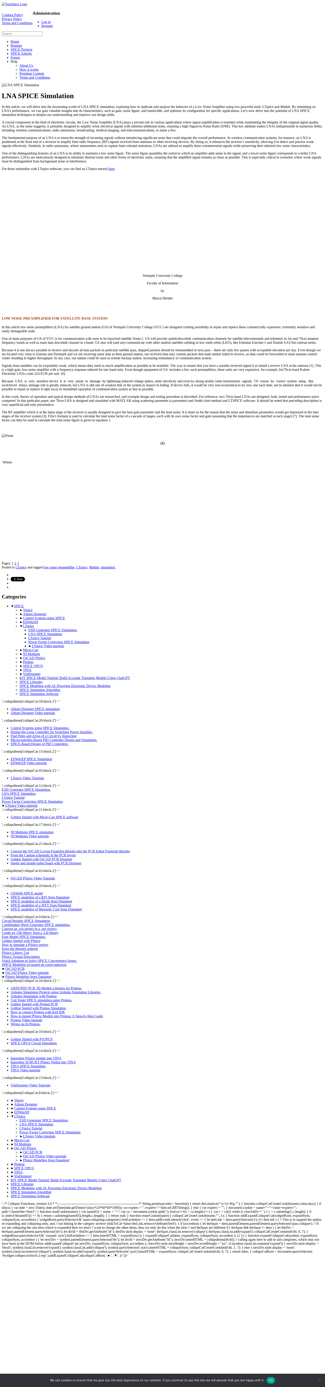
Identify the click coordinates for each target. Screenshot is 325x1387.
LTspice (21, 567)
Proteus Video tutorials (26, 1020)
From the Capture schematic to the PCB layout (43, 855)
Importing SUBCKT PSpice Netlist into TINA (43, 1062)
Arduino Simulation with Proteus (34, 996)
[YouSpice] (14, 4)
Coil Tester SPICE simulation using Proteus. (41, 1000)
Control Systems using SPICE (44, 618)
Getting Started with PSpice (21, 941)
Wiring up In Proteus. (25, 1024)
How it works (29, 69)
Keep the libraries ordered (20, 949)
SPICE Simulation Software (39, 694)
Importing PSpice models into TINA (36, 1058)
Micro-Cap (30, 650)
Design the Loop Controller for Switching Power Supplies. (52, 732)
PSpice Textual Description (21, 957)
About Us (26, 65)
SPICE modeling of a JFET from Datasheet (41, 905)
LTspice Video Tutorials (27, 778)
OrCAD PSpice (34, 658)
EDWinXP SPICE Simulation (31, 759)
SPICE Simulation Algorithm (39, 690)
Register (47, 26)
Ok (271, 1380)
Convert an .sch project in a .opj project (29, 929)
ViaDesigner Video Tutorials (30, 1085)
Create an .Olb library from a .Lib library (30, 933)
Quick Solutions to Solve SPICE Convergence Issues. (39, 961)
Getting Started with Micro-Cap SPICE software (44, 817)
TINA (27, 670)
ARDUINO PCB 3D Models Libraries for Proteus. (46, 988)
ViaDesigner (31, 674)
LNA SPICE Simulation (45, 634)
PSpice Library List (15, 953)
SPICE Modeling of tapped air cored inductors (34, 965)
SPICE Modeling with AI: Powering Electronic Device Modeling (65, 686)
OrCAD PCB (15, 969)
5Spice (27, 610)
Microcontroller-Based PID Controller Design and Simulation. (54, 740)
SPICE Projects (21, 49)
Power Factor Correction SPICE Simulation (58, 642)
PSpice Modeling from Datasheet (28, 977)
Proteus (28, 662)
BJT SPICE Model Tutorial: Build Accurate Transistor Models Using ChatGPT (74, 678)
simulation (108, 567)
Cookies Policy (12, 15)
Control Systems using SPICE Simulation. (40, 728)
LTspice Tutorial (39, 638)
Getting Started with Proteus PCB (34, 1004)
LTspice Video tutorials (48, 646)
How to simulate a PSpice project (25, 945)
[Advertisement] (134, 213)
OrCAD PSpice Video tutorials (27, 973)
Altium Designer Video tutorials (33, 713)
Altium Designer (34, 614)
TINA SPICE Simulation (28, 1066)
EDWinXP (30, 622)
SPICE (19, 606)
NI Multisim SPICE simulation (32, 832)
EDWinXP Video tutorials (29, 763)
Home (15, 41)
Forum (15, 57)
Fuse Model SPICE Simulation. (24, 937)
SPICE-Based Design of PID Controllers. (40, 744)
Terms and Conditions (17, 23)
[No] (319, 1380)
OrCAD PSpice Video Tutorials (33, 878)
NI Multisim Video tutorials (30, 836)
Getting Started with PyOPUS (32, 1039)
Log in (46, 22)
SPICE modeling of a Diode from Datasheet (41, 901)
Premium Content (31, 73)
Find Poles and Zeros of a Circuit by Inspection (43, 736)
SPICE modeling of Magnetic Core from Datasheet (46, 909)
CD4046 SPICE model (27, 893)
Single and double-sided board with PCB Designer (46, 863)
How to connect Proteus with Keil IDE (38, 1012)
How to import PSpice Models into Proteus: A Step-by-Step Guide (57, 1016)
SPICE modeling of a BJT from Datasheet (40, 897)
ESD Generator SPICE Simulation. (52, 630)
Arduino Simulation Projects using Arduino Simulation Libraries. (56, 992)
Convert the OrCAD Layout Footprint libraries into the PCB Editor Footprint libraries (70, 851)
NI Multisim (31, 654)
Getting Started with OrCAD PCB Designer (41, 859)
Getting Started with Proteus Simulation (38, 1008)
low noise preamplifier (59, 567)
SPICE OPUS (33, 666)
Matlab (94, 567)
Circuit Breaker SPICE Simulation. (26, 921)
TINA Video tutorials (25, 1070)
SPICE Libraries (30, 682)
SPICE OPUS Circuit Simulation (34, 1043)
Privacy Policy (12, 19)
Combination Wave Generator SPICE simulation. (36, 925)
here (112, 169)
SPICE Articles (21, 53)
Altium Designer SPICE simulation (35, 709)
